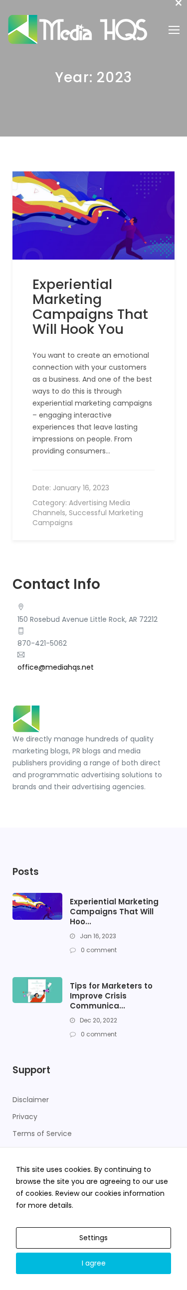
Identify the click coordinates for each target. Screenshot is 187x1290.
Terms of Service (42, 1134)
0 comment (98, 950)
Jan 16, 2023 (97, 936)
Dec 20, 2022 (97, 1020)
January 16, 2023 (81, 488)
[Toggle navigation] (174, 30)
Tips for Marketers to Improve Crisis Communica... (111, 996)
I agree (94, 1263)
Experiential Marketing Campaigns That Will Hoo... (114, 912)
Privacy (24, 1117)
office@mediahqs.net (55, 667)
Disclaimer (30, 1100)
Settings (93, 1238)
